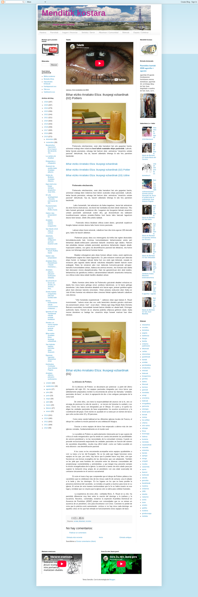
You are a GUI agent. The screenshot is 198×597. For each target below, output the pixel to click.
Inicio (101, 537)
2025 (46, 105)
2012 (46, 422)
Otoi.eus (47, 89)
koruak (144, 415)
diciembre (50, 139)
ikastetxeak (146, 483)
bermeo (145, 387)
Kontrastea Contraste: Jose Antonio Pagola (51, 367)
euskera (145, 511)
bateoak (145, 401)
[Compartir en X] (77, 518)
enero (48, 411)
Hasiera (43, 32)
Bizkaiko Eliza (49, 79)
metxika (145, 516)
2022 (46, 114)
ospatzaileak (146, 445)
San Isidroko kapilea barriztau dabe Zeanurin (50, 348)
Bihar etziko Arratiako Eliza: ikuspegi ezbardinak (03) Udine (98, 175)
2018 (46, 127)
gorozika (145, 480)
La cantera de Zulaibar (51, 157)
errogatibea (146, 404)
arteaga (145, 428)
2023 (46, 111)
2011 (46, 425)
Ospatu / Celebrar (141, 32)
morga (144, 458)
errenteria (145, 398)
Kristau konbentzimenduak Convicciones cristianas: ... (52, 305)
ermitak (144, 362)
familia (144, 341)
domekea (145, 330)
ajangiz (144, 456)
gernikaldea (146, 365)
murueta (145, 447)
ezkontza (145, 450)
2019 (46, 124)
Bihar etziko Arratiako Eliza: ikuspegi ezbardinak (92, 164)
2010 (46, 428)
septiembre (50, 386)
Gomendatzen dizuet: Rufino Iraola (52, 251)
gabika (144, 508)
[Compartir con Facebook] (80, 518)
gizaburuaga (146, 513)
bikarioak (82, 521)
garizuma (145, 406)
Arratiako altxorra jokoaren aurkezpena (51, 376)
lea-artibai (146, 420)
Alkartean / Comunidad (108, 32)
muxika (144, 464)
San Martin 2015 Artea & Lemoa (52, 231)
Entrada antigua (125, 537)
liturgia (144, 338)
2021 (46, 118)
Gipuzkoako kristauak (48, 83)
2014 (46, 415)
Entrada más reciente (74, 537)
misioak (145, 371)
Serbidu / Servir (88, 32)
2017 (46, 130)
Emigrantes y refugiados (51, 162)
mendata (145, 442)
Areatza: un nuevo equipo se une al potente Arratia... (52, 326)
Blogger (112, 580)
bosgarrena (146, 376)
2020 (46, 121)
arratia (76, 521)
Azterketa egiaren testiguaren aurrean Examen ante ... (52, 241)
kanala (144, 453)
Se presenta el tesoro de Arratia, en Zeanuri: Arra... (51, 285)
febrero (49, 408)
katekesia (145, 336)
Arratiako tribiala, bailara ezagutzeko (51, 223)
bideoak (145, 373)
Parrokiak (54, 32)
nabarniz (145, 497)
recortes (88, 521)
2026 (46, 102)
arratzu (144, 505)
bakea (144, 382)
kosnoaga (145, 434)
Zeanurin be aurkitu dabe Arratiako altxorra (51, 169)
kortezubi (145, 475)
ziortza (144, 417)
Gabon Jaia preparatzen (51, 257)
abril (48, 402)
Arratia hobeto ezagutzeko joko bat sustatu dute (51, 294)
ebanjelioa (146, 325)
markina (145, 486)
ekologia (145, 409)
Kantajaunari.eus (50, 86)
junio (48, 396)
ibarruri (144, 472)
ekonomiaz (146, 354)
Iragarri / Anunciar (70, 32)
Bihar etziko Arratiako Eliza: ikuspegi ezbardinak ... (52, 337)
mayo (48, 399)
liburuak (145, 384)
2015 (46, 137)
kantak (144, 360)
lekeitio (144, 494)
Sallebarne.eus (49, 92)
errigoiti (145, 461)
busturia (145, 439)
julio (48, 392)
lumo (144, 502)
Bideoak (125, 32)
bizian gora (146, 412)
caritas (144, 351)
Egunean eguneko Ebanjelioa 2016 (51, 358)
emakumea (146, 368)
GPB (143, 491)
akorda (144, 478)
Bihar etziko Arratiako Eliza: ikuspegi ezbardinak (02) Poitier (98, 169)
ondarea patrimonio (146, 345)
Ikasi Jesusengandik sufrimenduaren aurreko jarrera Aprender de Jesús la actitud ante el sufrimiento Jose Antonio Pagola (149, 190)
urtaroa (144, 423)
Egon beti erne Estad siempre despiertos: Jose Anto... (51, 188)
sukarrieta (145, 467)
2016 (46, 133)
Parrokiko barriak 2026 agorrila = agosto (148, 68)
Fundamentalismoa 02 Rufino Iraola (51, 208)
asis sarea (146, 425)
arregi (144, 395)
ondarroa (145, 489)
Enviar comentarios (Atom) (86, 541)
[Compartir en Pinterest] (82, 518)
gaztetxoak (146, 357)
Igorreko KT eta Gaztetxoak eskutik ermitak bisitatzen (51, 315)
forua (144, 431)
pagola (144, 333)
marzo (48, 405)
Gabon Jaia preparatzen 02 (51, 215)
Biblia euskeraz (49, 76)
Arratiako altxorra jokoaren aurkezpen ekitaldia (51, 274)
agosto (48, 389)
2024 (46, 108)
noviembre (50, 142)
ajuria (144, 469)
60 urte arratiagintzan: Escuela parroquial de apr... (52, 199)
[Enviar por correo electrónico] (72, 518)
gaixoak (145, 390)
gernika (145, 379)
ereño (144, 500)
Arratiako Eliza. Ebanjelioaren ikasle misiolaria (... (51, 264)
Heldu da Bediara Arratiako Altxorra (50, 178)
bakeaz (144, 437)
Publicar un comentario (77, 533)
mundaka (145, 392)
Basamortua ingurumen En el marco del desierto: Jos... (51, 149)
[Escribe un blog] (75, 518)
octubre (49, 383)
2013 (46, 418)
